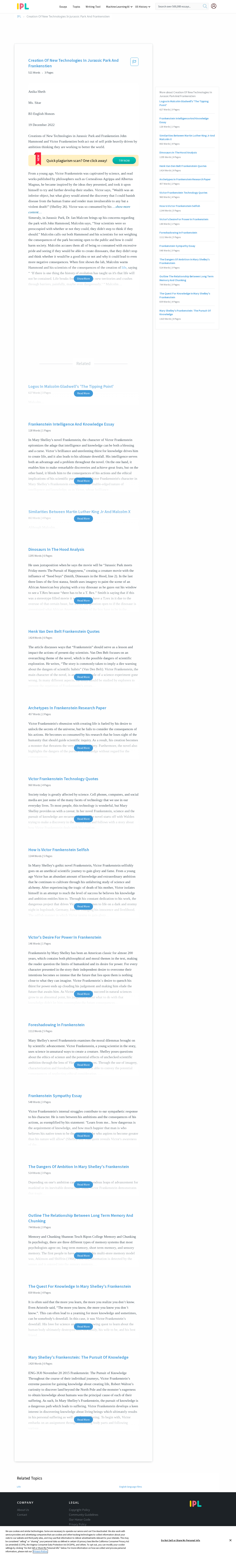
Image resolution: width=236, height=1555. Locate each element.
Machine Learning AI (118, 6)
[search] (205, 6)
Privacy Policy (77, 1524)
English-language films (130, 1486)
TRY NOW (124, 160)
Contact (22, 1515)
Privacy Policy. (40, 1551)
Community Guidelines (83, 1515)
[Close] (230, 1540)
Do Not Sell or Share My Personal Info (180, 1540)
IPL (19, 16)
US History (141, 6)
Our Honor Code (79, 1519)
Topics (76, 6)
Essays (63, 6)
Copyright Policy (79, 1510)
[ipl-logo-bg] (24, 5)
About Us (23, 1510)
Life (19, 1486)
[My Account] (215, 6)
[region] (118, 1540)
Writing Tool (93, 6)
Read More (83, 393)
